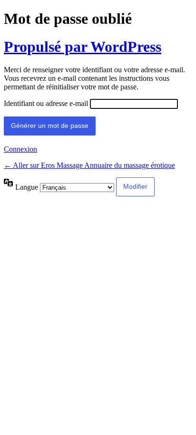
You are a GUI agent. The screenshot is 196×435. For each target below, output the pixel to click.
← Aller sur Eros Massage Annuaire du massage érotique (89, 165)
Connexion (20, 149)
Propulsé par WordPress (82, 46)
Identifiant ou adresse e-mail (46, 103)
